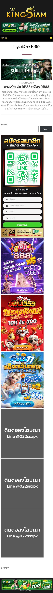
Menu (4, 38)
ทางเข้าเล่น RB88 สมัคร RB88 (26, 86)
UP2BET (5, 568)
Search (4, 124)
